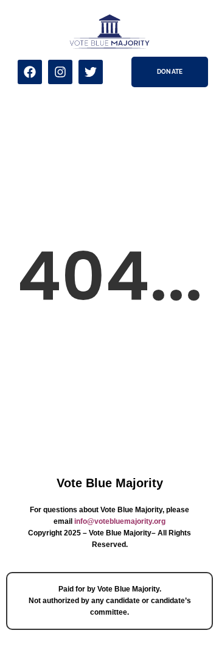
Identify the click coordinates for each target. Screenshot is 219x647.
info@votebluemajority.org (119, 521)
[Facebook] (30, 72)
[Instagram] (60, 72)
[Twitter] (90, 72)
